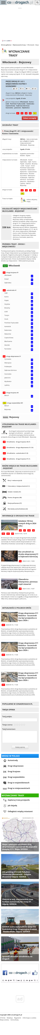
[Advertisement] (20, 24)
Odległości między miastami (20, 811)
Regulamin (17, 1018)
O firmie (2, 1018)
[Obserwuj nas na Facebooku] (20, 982)
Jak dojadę (12, 805)
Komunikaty (15, 1020)
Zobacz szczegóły (29, 118)
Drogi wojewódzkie (16, 777)
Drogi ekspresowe (15, 766)
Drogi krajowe (13, 771)
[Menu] (3, 2)
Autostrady (12, 760)
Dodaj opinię (20, 747)
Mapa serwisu (4, 1020)
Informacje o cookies (29, 1018)
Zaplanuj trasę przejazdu (18, 800)
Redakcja (10, 1018)
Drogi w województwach (18, 782)
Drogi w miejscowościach (18, 788)
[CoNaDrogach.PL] (20, 4)
